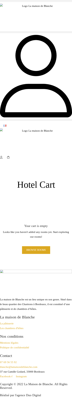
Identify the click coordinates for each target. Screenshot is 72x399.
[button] (36, 1)
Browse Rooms (36, 250)
